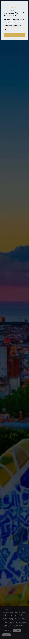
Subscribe (14, 35)
